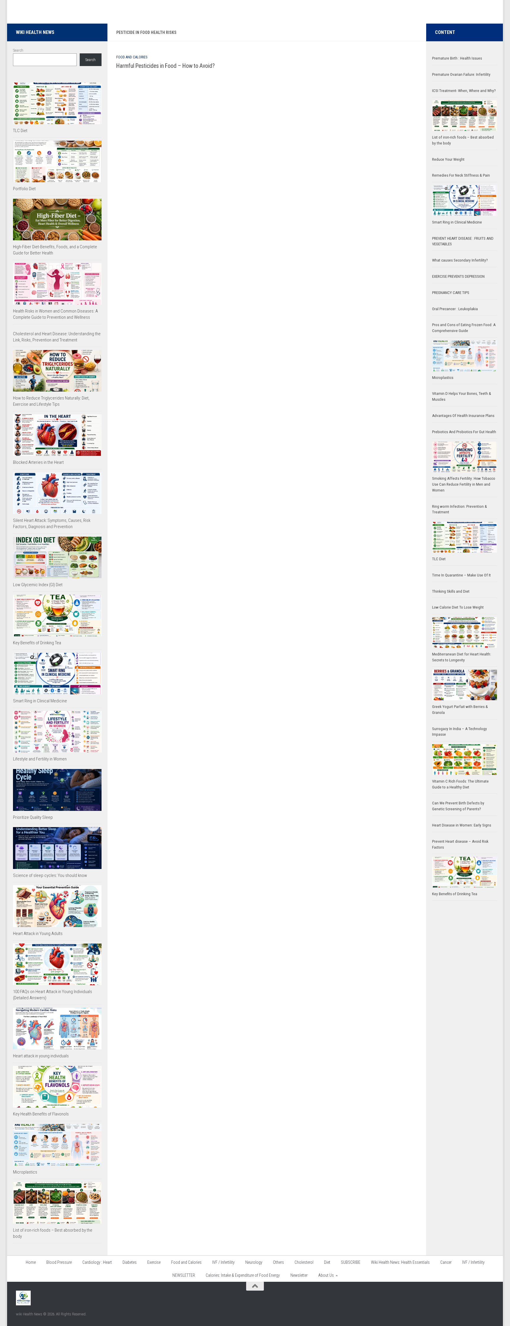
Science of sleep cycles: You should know (50, 875)
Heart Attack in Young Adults (38, 933)
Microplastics (25, 1172)
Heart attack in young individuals (41, 1056)
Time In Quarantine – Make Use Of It (461, 575)
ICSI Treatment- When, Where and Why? (464, 90)
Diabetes (129, 1262)
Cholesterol (304, 1262)
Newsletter (299, 1275)
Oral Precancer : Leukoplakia (455, 309)
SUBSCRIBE (350, 1262)
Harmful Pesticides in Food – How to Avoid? (165, 66)
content (445, 32)
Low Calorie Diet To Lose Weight (458, 607)
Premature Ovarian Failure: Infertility (461, 74)
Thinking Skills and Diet (451, 591)
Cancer (446, 1262)
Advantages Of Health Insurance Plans (463, 415)
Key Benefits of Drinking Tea (37, 642)
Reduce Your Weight (448, 159)
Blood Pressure (59, 1262)
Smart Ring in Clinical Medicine (40, 701)
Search (18, 50)
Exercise (154, 1262)
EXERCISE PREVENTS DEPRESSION (458, 276)
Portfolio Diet (24, 188)
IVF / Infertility (223, 1262)
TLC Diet (20, 130)
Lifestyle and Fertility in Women (40, 759)
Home (31, 1262)
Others (278, 1262)
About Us (326, 1275)
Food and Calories (131, 57)
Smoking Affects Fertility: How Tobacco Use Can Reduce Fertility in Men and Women (463, 484)
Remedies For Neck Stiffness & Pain (461, 175)
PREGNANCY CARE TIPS (450, 292)
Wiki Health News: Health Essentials (400, 1262)
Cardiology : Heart (97, 1262)
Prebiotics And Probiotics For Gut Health (464, 432)
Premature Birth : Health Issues (457, 58)
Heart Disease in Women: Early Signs (461, 825)
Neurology (253, 1262)
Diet (327, 1262)
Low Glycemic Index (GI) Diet (38, 584)
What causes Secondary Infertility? (460, 260)
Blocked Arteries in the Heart (38, 462)
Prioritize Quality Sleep (33, 817)
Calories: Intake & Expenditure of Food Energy (243, 1275)
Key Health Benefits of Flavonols (41, 1114)
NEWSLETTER (183, 1275)
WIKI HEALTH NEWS (35, 32)
